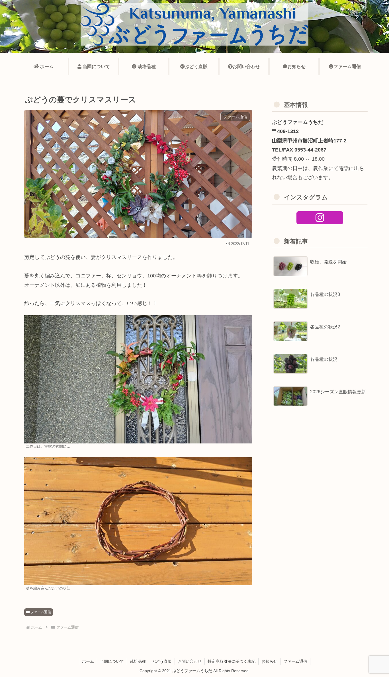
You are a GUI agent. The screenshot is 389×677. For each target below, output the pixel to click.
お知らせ (269, 661)
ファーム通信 (40, 612)
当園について (112, 661)
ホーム (88, 661)
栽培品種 (138, 661)
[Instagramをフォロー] (319, 217)
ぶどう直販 (162, 661)
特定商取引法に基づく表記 (231, 661)
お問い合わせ (190, 661)
